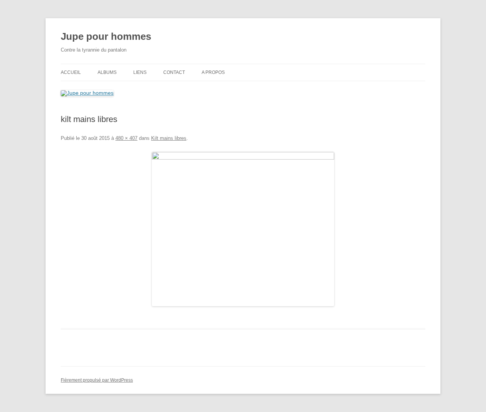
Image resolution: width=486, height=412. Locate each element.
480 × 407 (126, 138)
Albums (107, 72)
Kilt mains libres (168, 138)
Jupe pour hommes (106, 36)
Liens (140, 72)
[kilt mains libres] (243, 229)
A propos (213, 72)
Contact (174, 72)
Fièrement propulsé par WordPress (97, 380)
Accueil (71, 72)
